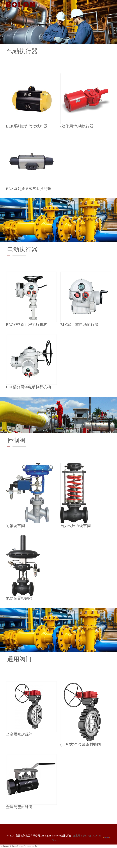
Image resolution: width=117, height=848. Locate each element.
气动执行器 (22, 51)
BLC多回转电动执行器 (79, 324)
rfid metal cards (16, 846)
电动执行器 (22, 249)
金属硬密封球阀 (19, 807)
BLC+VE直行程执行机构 (26, 324)
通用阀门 (19, 659)
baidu (2, 846)
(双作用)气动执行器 (76, 126)
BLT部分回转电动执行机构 (28, 387)
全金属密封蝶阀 (19, 734)
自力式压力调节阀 (75, 526)
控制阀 (16, 440)
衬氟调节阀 (15, 526)
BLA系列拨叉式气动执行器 (29, 188)
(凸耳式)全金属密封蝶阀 (80, 744)
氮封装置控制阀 (19, 598)
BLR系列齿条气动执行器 (27, 126)
